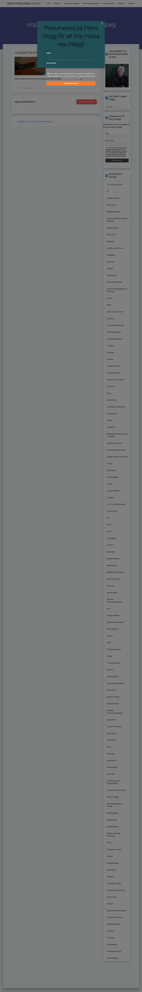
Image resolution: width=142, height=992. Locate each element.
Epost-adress (51, 63)
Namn (48, 53)
